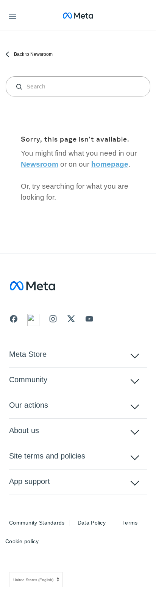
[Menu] (12, 15)
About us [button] (24, 430)
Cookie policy (22, 541)
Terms (130, 523)
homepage (109, 164)
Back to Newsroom (33, 54)
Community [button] (28, 379)
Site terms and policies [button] (47, 456)
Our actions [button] (28, 405)
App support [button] (29, 481)
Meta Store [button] (28, 354)
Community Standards (37, 523)
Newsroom (39, 164)
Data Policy (92, 523)
